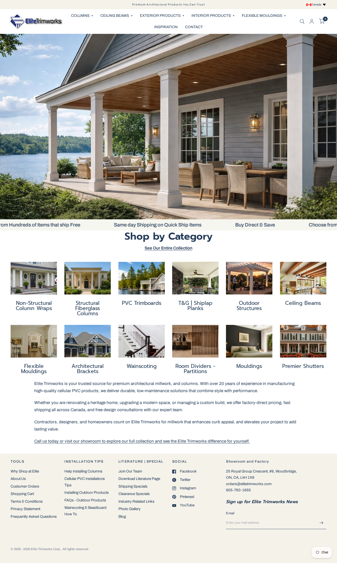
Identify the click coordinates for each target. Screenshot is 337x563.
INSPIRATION (166, 27)
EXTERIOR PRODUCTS (160, 16)
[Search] (302, 21)
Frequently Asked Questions (34, 516)
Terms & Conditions (27, 501)
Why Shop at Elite (25, 471)
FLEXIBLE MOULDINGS (262, 16)
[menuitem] (82, 16)
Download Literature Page (139, 479)
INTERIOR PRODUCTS (211, 16)
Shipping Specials (133, 486)
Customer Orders (25, 486)
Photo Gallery (129, 509)
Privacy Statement (25, 509)
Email (230, 513)
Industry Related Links (136, 501)
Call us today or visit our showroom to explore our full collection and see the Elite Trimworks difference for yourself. (142, 441)
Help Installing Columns (83, 471)
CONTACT (194, 27)
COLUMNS (80, 16)
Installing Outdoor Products (86, 493)
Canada (317, 4)
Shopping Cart (22, 494)
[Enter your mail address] (321, 522)
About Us (18, 479)
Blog (122, 516)
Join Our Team (130, 471)
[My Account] (312, 21)
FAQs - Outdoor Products (85, 500)
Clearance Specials (134, 494)
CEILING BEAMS (114, 16)
